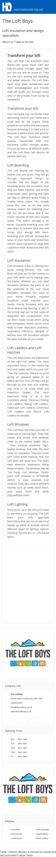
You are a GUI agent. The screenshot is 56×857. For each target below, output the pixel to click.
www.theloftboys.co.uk (21, 711)
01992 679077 (17, 703)
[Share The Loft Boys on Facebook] (14, 720)
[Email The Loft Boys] (41, 720)
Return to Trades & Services (18, 42)
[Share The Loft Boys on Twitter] (23, 720)
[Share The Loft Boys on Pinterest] (32, 720)
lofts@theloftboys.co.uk (21, 707)
